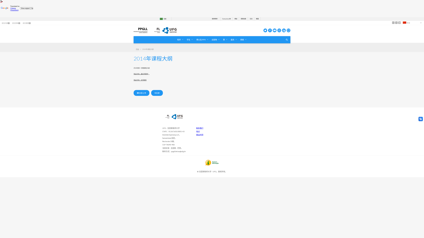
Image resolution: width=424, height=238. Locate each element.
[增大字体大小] (393, 22)
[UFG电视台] (288, 30)
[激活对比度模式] (399, 22)
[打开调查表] (287, 39)
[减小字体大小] (396, 22)
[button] (179, 39)
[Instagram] (279, 30)
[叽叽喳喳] (265, 30)
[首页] (141, 32)
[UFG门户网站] (169, 33)
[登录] (1, 2)
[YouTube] (274, 30)
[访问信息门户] (212, 165)
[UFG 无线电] (284, 30)
